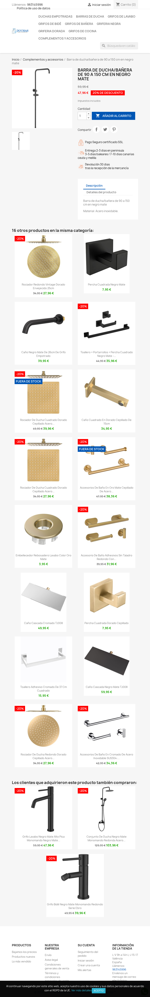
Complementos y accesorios (62, 38)
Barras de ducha (90, 16)
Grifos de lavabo (121, 16)
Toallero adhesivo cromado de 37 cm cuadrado (43, 688)
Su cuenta (86, 945)
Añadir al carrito (113, 115)
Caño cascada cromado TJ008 (43, 623)
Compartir (96, 129)
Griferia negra (109, 24)
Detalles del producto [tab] (101, 192)
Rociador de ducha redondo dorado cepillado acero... (43, 756)
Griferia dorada (51, 31)
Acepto (99, 990)
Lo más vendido (21, 961)
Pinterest (114, 129)
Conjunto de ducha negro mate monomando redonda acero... (107, 838)
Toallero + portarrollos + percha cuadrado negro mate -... (106, 354)
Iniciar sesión (86, 960)
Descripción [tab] (94, 186)
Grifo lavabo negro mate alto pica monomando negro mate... (43, 838)
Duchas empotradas (55, 16)
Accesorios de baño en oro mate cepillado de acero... (106, 489)
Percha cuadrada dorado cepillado (107, 623)
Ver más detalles (81, 990)
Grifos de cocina (82, 31)
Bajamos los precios (24, 952)
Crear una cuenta (89, 965)
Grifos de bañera (79, 24)
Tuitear (105, 129)
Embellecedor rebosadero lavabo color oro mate (43, 557)
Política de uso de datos (33, 8)
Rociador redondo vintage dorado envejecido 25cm (43, 286)
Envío (48, 955)
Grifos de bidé (49, 24)
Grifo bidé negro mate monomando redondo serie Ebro (75, 906)
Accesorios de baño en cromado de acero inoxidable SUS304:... (106, 756)
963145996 (35, 5)
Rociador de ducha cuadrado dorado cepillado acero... (43, 421)
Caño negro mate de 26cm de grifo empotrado (43, 354)
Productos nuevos (23, 956)
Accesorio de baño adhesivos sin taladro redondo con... (106, 557)
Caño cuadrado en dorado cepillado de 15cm (107, 421)
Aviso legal (51, 959)
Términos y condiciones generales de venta (57, 977)
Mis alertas (84, 970)
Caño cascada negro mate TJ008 (107, 687)
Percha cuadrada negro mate (106, 284)
